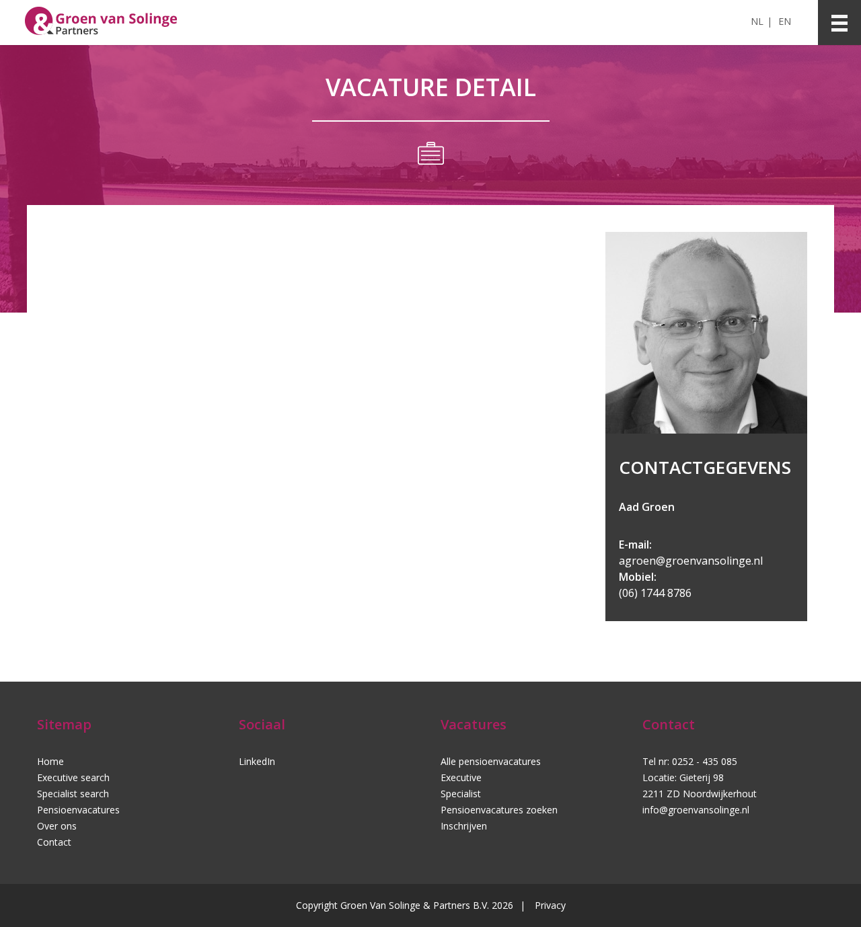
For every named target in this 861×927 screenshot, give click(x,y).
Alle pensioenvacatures (491, 761)
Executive (461, 777)
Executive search (73, 777)
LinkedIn (257, 761)
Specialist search (73, 793)
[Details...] (706, 430)
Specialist (461, 793)
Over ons (57, 825)
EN (784, 21)
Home (50, 761)
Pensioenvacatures (78, 809)
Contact (54, 842)
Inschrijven (464, 825)
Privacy (550, 905)
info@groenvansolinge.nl (695, 809)
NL (757, 21)
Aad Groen (647, 506)
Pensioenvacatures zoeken (499, 809)
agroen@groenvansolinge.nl (691, 560)
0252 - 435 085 (704, 761)
